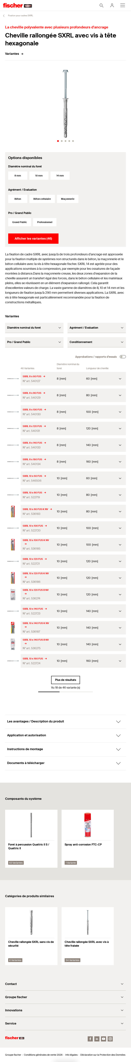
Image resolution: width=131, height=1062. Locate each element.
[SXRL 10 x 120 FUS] (13, 561)
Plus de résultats (65, 680)
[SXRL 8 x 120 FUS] (13, 428)
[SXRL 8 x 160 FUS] (13, 461)
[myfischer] (112, 5)
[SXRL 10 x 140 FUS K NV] (13, 627)
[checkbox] (123, 356)
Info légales (71, 1054)
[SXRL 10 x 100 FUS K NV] (13, 544)
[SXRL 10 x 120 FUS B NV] (13, 594)
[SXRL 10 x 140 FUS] (13, 611)
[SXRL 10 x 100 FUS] (13, 528)
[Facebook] (90, 1038)
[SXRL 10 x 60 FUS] (13, 478)
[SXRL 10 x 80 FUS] (13, 495)
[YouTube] (103, 1038)
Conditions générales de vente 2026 (43, 1054)
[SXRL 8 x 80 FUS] (13, 395)
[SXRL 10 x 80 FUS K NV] (13, 511)
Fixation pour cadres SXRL (20, 15)
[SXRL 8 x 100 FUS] (13, 412)
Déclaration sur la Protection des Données (102, 1054)
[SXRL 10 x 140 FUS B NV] (13, 644)
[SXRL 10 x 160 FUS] (13, 661)
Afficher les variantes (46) (33, 239)
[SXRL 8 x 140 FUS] (13, 445)
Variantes (12, 54)
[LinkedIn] (96, 1038)
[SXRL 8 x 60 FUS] (13, 378)
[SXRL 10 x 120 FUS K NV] (13, 578)
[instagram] (110, 1038)
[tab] (58, 141)
